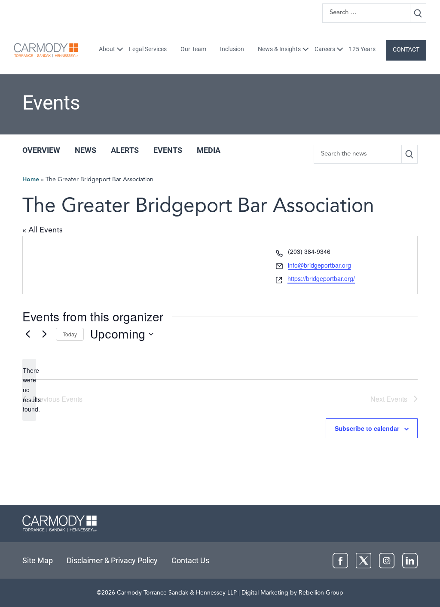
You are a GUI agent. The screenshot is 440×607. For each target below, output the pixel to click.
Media (208, 150)
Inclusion (232, 49)
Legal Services (148, 49)
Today (70, 334)
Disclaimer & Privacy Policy (112, 560)
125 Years (362, 49)
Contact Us (190, 560)
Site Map (37, 560)
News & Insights (279, 49)
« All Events (42, 230)
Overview (41, 150)
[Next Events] (44, 334)
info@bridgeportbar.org (319, 265)
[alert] (29, 390)
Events (167, 150)
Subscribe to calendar (367, 428)
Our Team (193, 49)
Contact (406, 49)
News (85, 150)
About (107, 49)
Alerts (125, 150)
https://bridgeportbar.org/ (321, 278)
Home (30, 180)
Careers (325, 49)
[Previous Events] (27, 334)
